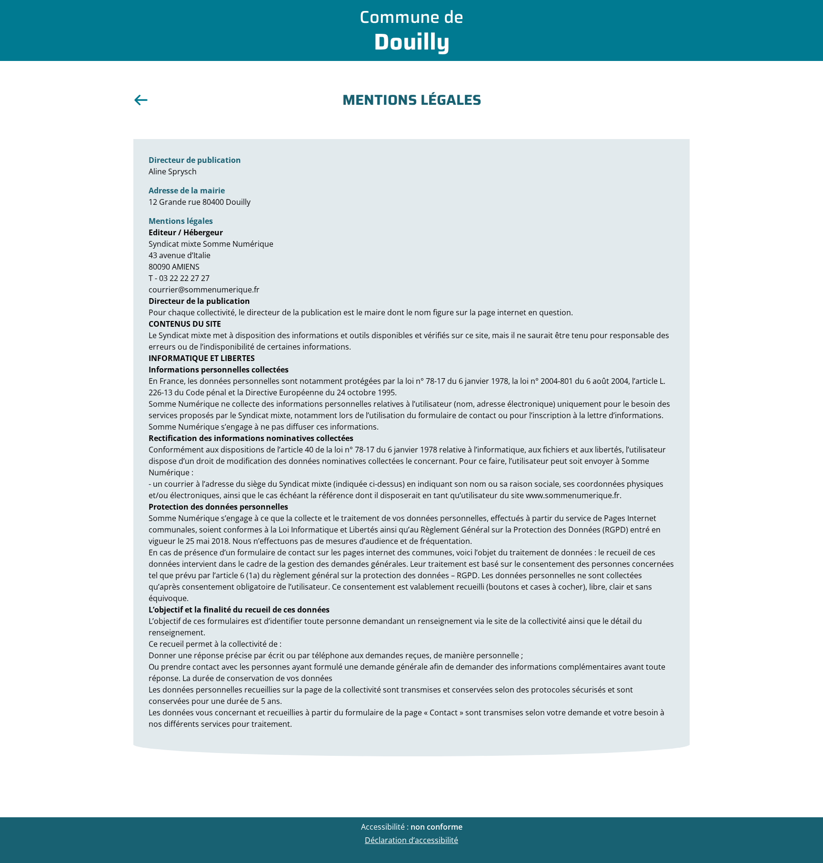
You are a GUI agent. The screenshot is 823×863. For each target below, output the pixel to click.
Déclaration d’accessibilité (411, 840)
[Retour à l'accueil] (141, 100)
